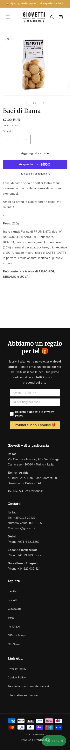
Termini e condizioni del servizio (29, 686)
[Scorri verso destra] (43, 102)
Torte (11, 617)
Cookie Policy (17, 677)
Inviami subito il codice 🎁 (35, 425)
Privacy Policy (17, 668)
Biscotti (13, 600)
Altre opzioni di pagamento (35, 173)
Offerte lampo (17, 635)
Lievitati (13, 591)
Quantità (8, 131)
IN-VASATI (15, 626)
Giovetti (39, 734)
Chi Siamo (14, 644)
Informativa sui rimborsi (23, 695)
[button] (8, 17)
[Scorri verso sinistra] (26, 102)
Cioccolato (15, 608)
